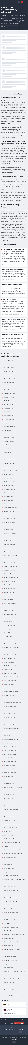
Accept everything (19, 1023)
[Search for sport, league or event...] (15, 2)
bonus (14, 1042)
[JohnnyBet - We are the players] (2, 2)
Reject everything (9, 1023)
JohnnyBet (9, 94)
